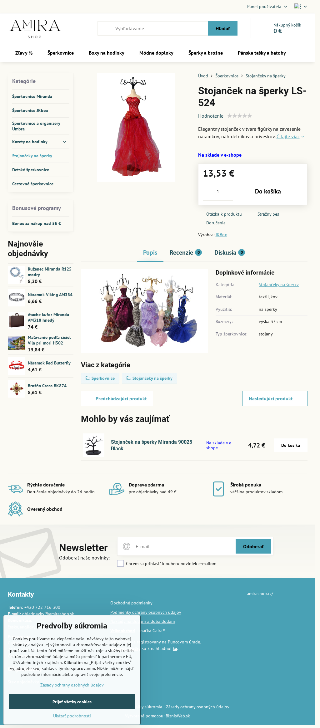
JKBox (221, 234)
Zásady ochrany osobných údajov (197, 707)
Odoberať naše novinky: (84, 558)
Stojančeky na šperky (279, 284)
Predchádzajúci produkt (121, 398)
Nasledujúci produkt (271, 398)
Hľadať (223, 28)
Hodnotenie (210, 116)
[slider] (239, 115)
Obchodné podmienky (131, 603)
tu (175, 648)
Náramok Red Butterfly (49, 363)
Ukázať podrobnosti (72, 716)
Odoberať (253, 546)
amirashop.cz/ (260, 593)
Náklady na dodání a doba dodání (142, 621)
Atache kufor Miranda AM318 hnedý (48, 317)
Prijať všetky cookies (72, 702)
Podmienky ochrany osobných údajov (145, 612)
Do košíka (268, 191)
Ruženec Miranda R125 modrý (50, 271)
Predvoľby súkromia (143, 707)
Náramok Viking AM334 (50, 294)
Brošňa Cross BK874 (47, 385)
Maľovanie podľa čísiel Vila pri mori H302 (49, 340)
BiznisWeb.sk (178, 716)
